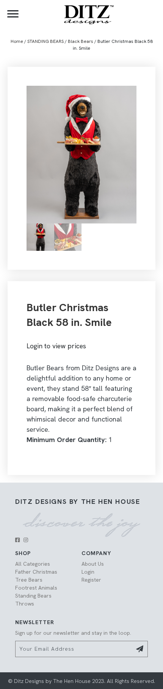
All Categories (32, 563)
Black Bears (80, 41)
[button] (17, 540)
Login (88, 571)
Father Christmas (36, 571)
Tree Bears (28, 579)
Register (91, 579)
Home (17, 41)
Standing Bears (33, 595)
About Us (93, 563)
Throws (24, 603)
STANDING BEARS (45, 41)
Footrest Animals (36, 587)
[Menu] (13, 14)
